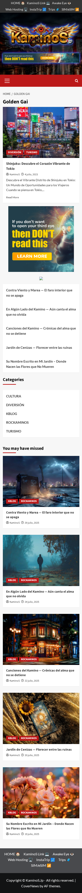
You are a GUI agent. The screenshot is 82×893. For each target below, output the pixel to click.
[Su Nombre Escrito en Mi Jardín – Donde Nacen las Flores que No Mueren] (41, 792)
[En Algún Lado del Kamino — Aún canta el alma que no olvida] (41, 560)
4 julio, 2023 (31, 174)
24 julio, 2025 (32, 602)
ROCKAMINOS (17, 422)
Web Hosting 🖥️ (16, 9)
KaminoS (15, 174)
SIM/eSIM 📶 (70, 9)
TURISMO (31, 152)
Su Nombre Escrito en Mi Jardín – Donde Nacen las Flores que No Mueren (36, 364)
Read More (12, 197)
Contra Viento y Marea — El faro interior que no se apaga (39, 292)
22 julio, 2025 (32, 681)
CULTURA (13, 396)
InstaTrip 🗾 (38, 9)
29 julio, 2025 (32, 523)
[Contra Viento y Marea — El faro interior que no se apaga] (41, 481)
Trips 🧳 (53, 9)
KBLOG (11, 414)
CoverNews (30, 886)
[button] (7, 80)
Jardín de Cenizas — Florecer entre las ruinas (39, 347)
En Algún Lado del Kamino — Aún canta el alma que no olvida (41, 311)
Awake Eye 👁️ (61, 3)
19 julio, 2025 (32, 834)
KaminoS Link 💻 (38, 3)
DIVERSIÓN (14, 152)
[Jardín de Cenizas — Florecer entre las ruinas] (41, 718)
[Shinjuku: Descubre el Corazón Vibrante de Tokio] (41, 132)
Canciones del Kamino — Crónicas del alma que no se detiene (41, 330)
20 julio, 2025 (32, 755)
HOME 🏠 (18, 3)
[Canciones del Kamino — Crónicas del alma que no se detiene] (41, 639)
